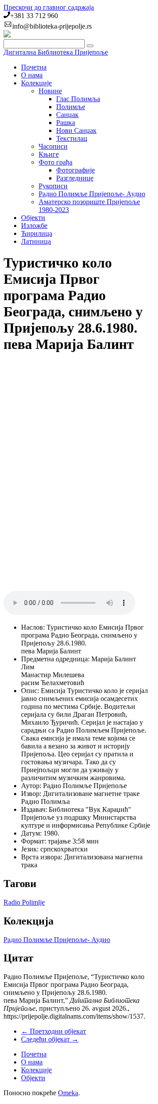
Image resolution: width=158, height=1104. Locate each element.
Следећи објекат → (50, 1039)
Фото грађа (55, 162)
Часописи (53, 146)
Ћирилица (36, 233)
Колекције (36, 83)
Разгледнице (74, 178)
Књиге (49, 154)
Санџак (67, 114)
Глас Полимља (78, 99)
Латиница (36, 241)
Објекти (33, 217)
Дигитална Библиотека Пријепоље (56, 52)
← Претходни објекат (53, 1031)
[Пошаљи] (89, 45)
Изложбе (34, 225)
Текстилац (71, 138)
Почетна (34, 67)
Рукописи (53, 186)
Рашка (65, 122)
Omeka (68, 1093)
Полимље (70, 106)
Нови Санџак (76, 130)
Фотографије (75, 170)
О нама (32, 75)
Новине (50, 91)
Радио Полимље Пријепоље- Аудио (92, 194)
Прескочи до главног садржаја (49, 7)
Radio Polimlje (24, 902)
